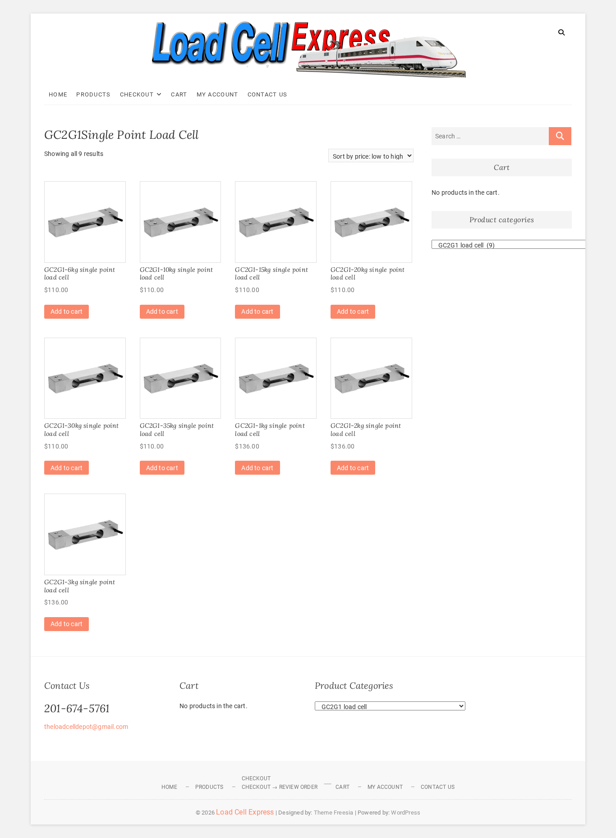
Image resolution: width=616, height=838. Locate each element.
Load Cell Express (245, 812)
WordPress (405, 812)
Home (58, 94)
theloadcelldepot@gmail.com (86, 726)
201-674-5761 (77, 708)
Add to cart (67, 311)
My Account (218, 94)
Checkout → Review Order (280, 787)
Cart (179, 94)
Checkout (137, 94)
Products (93, 94)
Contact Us (268, 94)
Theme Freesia (334, 812)
